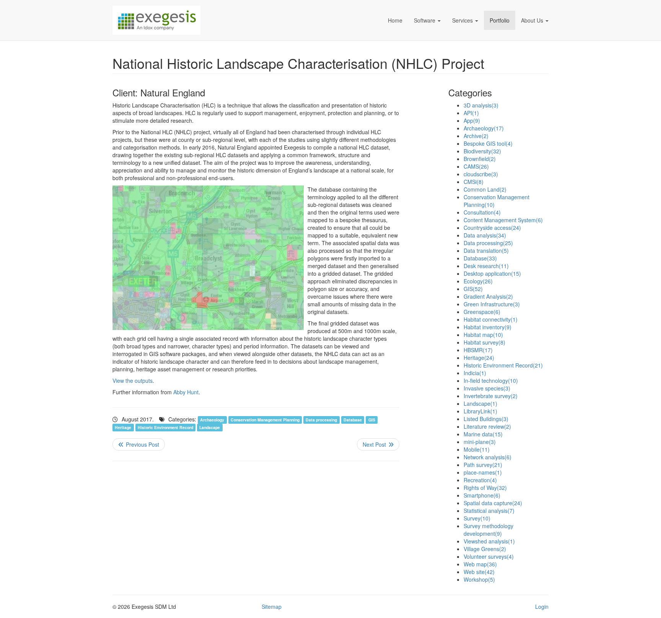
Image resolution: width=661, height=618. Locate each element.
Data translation (486, 250)
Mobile (477, 449)
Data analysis (485, 235)
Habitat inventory (487, 327)
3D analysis (481, 105)
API (471, 113)
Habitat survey (484, 342)
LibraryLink (480, 411)
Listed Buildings (486, 419)
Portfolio (500, 20)
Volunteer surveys (489, 556)
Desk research (486, 266)
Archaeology (212, 420)
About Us (532, 20)
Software (424, 20)
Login (542, 606)
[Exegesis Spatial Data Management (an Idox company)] (200, 20)
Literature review (487, 426)
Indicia (475, 373)
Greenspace (482, 312)
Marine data (483, 434)
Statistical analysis (489, 510)
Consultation (482, 212)
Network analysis (487, 457)
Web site (479, 572)
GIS (371, 420)
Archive (476, 136)
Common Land (485, 189)
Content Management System (503, 220)
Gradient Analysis (488, 296)
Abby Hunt (186, 392)
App (472, 120)
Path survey (483, 464)
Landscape (209, 427)
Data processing (321, 420)
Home (395, 20)
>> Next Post (378, 444)
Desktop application (492, 273)
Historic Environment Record (165, 427)
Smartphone (482, 495)
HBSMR (478, 350)
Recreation (480, 480)
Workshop (479, 579)
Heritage (123, 427)
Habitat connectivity (491, 319)
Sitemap (272, 606)
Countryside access (492, 227)
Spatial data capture (493, 503)
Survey (477, 518)
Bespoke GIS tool (488, 143)
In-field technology (491, 380)
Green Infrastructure (492, 304)
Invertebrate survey (491, 396)
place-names (483, 472)
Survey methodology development (488, 529)
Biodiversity (482, 151)
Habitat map (483, 334)
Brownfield (480, 159)
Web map (480, 564)
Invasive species (487, 388)
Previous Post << (138, 444)
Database (353, 420)
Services (462, 20)
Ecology (478, 281)
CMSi (474, 181)
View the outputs (132, 380)
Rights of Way (485, 487)
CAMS (476, 166)
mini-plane (480, 442)
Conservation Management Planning (265, 420)
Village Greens (485, 549)
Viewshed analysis (489, 541)
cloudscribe (481, 174)
